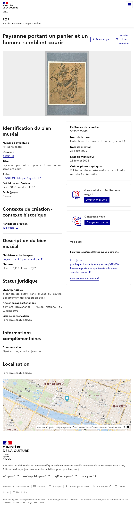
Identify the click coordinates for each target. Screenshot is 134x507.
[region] (67, 405)
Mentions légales (10, 499)
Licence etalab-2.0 (20, 502)
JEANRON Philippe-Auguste (20, 178)
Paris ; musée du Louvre (83, 278)
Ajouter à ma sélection (124, 39)
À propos (57, 486)
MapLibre (41, 427)
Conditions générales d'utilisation (62, 499)
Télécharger (102, 39)
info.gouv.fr (9, 476)
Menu (129, 4)
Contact (41, 486)
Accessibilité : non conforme (16, 486)
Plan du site (21, 492)
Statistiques (102, 486)
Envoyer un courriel (97, 200)
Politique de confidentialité (32, 499)
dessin (6, 156)
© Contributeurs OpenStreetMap (107, 427)
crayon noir (10, 259)
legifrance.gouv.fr (64, 476)
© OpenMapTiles (82, 427)
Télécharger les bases (79, 486)
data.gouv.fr (87, 476)
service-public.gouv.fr (35, 476)
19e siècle (8, 228)
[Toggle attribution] (128, 427)
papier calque (31, 259)
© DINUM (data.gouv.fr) (60, 427)
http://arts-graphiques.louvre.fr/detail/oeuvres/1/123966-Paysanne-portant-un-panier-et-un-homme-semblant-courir (94, 266)
